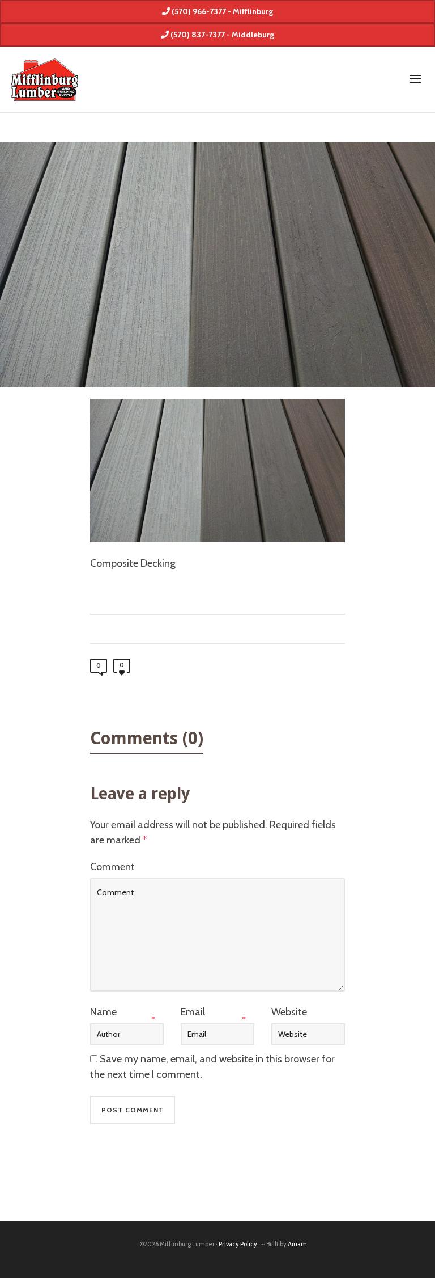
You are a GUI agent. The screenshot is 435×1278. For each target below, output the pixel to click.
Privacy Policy (238, 1244)
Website (289, 1012)
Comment (112, 867)
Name (103, 1012)
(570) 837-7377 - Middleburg (221, 34)
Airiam (297, 1244)
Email (193, 1012)
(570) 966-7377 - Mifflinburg (221, 11)
